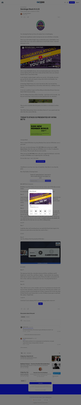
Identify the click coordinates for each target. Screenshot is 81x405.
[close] (51, 191)
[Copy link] (31, 211)
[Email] (40, 211)
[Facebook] (36, 211)
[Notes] (45, 211)
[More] (50, 211)
